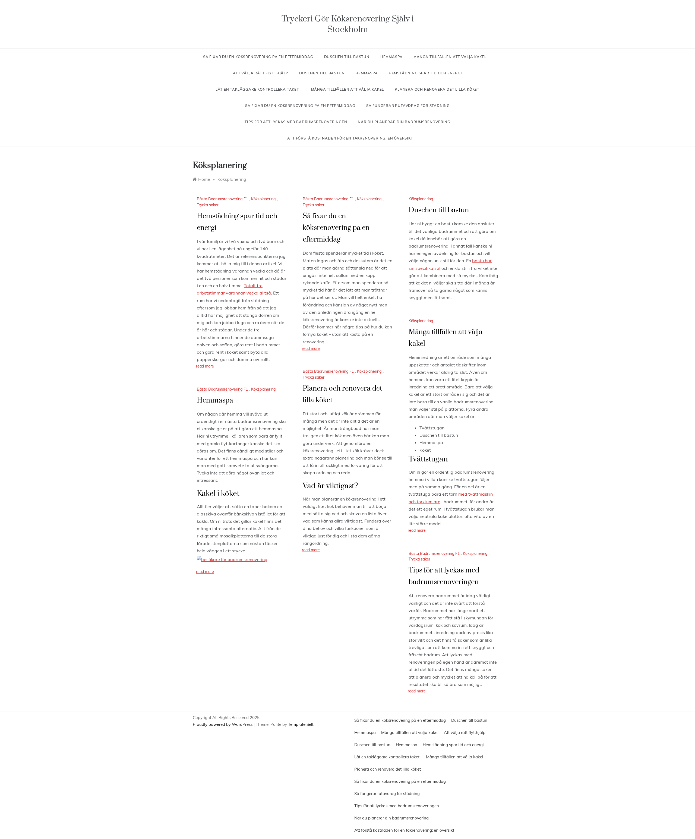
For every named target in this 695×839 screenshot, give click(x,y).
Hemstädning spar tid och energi (425, 73)
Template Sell (300, 724)
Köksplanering (263, 199)
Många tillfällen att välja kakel (449, 57)
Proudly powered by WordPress (223, 724)
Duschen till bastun (346, 57)
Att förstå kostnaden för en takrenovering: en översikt (350, 138)
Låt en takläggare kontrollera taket (258, 89)
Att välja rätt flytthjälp (260, 73)
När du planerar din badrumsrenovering (404, 122)
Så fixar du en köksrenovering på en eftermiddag (258, 57)
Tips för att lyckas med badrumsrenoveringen (296, 122)
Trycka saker (208, 204)
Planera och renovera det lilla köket (437, 89)
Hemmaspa (391, 57)
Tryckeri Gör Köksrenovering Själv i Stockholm (348, 24)
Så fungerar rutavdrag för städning (408, 105)
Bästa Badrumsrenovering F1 (222, 199)
